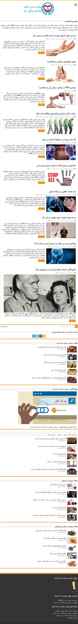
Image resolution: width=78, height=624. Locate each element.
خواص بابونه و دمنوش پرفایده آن (54, 538)
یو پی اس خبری (54, 39)
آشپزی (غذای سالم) (69, 65)
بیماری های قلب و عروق (68, 194)
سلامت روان (71, 142)
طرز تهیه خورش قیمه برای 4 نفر (55, 354)
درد (63, 65)
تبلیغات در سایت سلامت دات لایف (65, 602)
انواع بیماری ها (70, 168)
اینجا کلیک (37, 427)
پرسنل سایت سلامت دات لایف (66, 615)
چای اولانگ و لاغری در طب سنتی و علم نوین (50, 530)
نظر (59, 434)
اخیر (65, 434)
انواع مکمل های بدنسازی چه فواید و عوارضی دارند (48, 469)
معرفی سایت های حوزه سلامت (66, 611)
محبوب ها (72, 434)
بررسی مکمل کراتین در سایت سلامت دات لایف (49, 500)
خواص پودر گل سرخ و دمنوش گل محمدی (51, 561)
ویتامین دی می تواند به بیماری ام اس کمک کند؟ (55, 243)
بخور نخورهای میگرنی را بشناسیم (61, 61)
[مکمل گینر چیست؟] (72, 456)
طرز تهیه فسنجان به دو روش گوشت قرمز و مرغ (49, 377)
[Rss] (44, 336)
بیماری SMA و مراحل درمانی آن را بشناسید (57, 87)
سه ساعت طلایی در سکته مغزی (62, 191)
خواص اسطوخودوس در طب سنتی (54, 546)
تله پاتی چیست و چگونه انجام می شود (59, 139)
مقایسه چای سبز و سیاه (58, 553)
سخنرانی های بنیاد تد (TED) (67, 600)
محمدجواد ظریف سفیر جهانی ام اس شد (59, 217)
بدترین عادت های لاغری (58, 484)
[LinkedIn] (37, 336)
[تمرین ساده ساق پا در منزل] (72, 464)
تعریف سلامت (72, 617)
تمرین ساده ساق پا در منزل (56, 461)
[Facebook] (40, 336)
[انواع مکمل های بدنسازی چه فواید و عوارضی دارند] (72, 471)
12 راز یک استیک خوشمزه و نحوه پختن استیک (50, 438)
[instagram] (33, 336)
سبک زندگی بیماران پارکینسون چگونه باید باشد (56, 113)
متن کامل (41, 52)
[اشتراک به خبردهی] (0, 21)
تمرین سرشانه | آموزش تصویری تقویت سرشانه (49, 515)
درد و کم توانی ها (70, 39)
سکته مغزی (58, 194)
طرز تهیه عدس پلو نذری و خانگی (54, 362)
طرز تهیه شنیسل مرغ (58, 370)
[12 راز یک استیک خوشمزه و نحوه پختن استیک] (72, 441)
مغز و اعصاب (61, 39)
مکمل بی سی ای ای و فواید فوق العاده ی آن (50, 492)
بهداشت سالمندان (69, 116)
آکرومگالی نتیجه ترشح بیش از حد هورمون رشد (55, 269)
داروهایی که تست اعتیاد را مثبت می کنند (52, 446)
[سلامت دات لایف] (39, 8)
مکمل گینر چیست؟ (59, 454)
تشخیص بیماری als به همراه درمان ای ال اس (56, 165)
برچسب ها (51, 434)
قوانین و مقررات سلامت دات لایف (65, 613)
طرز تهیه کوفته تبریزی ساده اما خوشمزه (52, 347)
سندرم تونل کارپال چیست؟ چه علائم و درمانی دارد (54, 35)
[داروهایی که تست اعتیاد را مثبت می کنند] (72, 448)
